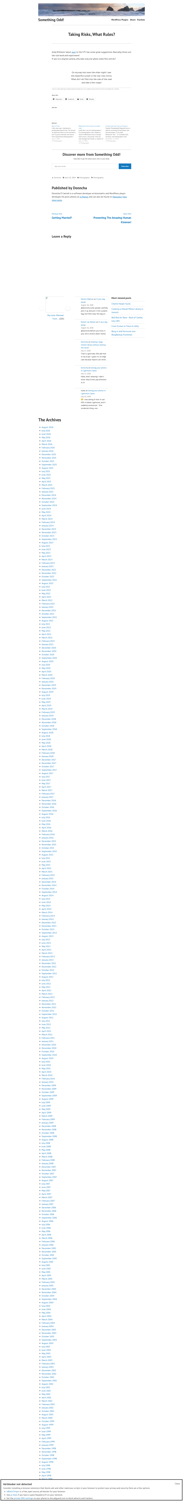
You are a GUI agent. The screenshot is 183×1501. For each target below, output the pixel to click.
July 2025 (46, 471)
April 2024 (46, 515)
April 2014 (46, 909)
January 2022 (47, 607)
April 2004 (46, 1316)
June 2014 (46, 902)
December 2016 (49, 800)
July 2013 (46, 939)
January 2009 (47, 1122)
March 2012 (47, 993)
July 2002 (46, 1387)
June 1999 (46, 1431)
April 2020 (46, 671)
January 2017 (47, 797)
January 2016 (47, 837)
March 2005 (47, 1278)
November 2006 (49, 1211)
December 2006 (49, 1207)
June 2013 (46, 943)
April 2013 (46, 949)
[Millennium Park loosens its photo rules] (92, 134)
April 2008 (46, 1153)
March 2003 (47, 1360)
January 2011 (47, 1041)
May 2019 (46, 702)
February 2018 (48, 753)
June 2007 (46, 1187)
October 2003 (48, 1336)
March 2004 (47, 1319)
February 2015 (48, 875)
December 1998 (49, 1448)
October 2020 (48, 654)
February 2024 (48, 522)
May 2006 (46, 1231)
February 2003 (48, 1363)
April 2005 (46, 1275)
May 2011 (46, 1027)
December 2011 (49, 1004)
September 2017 (49, 770)
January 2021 (47, 644)
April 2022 (46, 597)
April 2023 (46, 556)
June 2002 (46, 1390)
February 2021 (48, 641)
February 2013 (48, 956)
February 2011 (48, 1038)
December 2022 (49, 569)
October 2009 (48, 1092)
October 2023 (48, 535)
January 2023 (47, 566)
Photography (84, 177)
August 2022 (47, 583)
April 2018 (46, 746)
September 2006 (49, 1217)
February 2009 (48, 1119)
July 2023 (46, 546)
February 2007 (48, 1200)
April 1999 (46, 1438)
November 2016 (49, 803)
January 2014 (47, 919)
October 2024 (48, 502)
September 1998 (49, 1458)
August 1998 (47, 1462)
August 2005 (47, 1261)
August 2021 (47, 620)
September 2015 (49, 851)
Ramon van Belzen (88, 322)
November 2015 (49, 844)
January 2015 (47, 878)
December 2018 (49, 719)
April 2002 (46, 1397)
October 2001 (48, 1411)
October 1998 (48, 1455)
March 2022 (47, 600)
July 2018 (46, 736)
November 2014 (49, 885)
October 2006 (48, 1214)
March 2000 (47, 1418)
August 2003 (47, 1343)
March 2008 (47, 1156)
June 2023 (46, 549)
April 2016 (46, 827)
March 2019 (47, 708)
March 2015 (47, 871)
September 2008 (49, 1136)
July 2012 (46, 980)
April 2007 (46, 1194)
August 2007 (47, 1180)
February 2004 (48, 1323)
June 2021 (46, 627)
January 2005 (47, 1285)
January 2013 (47, 960)
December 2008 (49, 1126)
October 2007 (48, 1173)
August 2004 (47, 1302)
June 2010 (46, 1065)
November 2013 (49, 926)
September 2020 (49, 658)
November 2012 (49, 966)
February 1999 (48, 1441)
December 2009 (49, 1085)
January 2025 (47, 491)
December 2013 (49, 922)
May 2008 (46, 1149)
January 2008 (47, 1163)
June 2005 (46, 1268)
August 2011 (47, 1017)
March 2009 (47, 1116)
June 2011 (46, 1024)
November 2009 (49, 1088)
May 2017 (46, 783)
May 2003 (46, 1353)
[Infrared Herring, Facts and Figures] (119, 133)
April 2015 (46, 868)
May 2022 (46, 593)
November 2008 (49, 1129)
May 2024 (46, 512)
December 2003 (49, 1329)
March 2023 (47, 559)
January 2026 (47, 451)
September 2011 (49, 1014)
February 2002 (48, 1404)
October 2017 (48, 766)
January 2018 (47, 756)
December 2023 (49, 529)
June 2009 (46, 1105)
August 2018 (47, 732)
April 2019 (46, 705)
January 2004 (47, 1326)
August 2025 (47, 468)
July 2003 (46, 1346)
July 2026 (46, 430)
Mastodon (117, 196)
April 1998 (46, 1475)
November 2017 (49, 763)
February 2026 (48, 447)
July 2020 (46, 664)
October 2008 (48, 1133)
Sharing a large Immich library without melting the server (93, 345)
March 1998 (47, 1479)
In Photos (84, 196)
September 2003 (49, 1339)
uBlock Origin (13, 1491)
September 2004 (49, 1299)
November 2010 (49, 1048)
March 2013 (47, 953)
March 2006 (47, 1238)
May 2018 (46, 742)
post (74, 52)
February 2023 (48, 563)
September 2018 (49, 729)
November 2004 (49, 1292)
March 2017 (47, 790)
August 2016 (47, 814)
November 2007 (49, 1170)
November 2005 (49, 1251)
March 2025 (47, 485)
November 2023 (49, 532)
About (133, 20)
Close (177, 1483)
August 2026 (47, 427)
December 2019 (49, 685)
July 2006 (46, 1224)
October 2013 (48, 929)
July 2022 (46, 586)
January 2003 (47, 1367)
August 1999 (47, 1424)
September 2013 (49, 932)
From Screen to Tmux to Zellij (125, 326)
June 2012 (46, 983)
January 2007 (47, 1204)
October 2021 (48, 613)
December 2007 (49, 1166)
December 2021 (49, 610)
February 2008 (48, 1160)
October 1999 (48, 1421)
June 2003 (46, 1350)
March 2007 (47, 1197)
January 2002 (47, 1407)
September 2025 (49, 464)
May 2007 (46, 1190)
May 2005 (46, 1272)
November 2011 (49, 1007)
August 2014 (47, 895)
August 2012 (47, 976)
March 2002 (47, 1401)
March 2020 (47, 675)
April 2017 (46, 786)
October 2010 (48, 1051)
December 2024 (49, 495)
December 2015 (49, 841)
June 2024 (46, 508)
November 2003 (49, 1333)
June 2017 (46, 780)
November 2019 (49, 688)
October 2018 (48, 725)
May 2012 (46, 987)
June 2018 (46, 739)
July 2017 (46, 776)
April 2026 (46, 440)
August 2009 (47, 1099)
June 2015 (46, 861)
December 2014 (49, 881)
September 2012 (49, 973)
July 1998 (46, 1465)
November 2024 (49, 498)
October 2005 (48, 1255)
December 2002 (49, 1370)
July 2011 (46, 1021)
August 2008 (47, 1139)
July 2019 (46, 695)
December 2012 (49, 963)
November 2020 (49, 651)
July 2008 (46, 1143)
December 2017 (49, 759)
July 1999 (46, 1428)
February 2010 (48, 1078)
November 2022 (49, 573)
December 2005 (49, 1248)
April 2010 (46, 1071)
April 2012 (46, 990)
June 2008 (46, 1146)
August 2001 (47, 1414)
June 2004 (46, 1309)
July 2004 (46, 1306)
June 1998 (46, 1468)
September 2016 (49, 810)
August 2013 (47, 936)
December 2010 (49, 1044)
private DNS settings (23, 1498)
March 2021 (47, 637)
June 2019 (46, 698)
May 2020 (46, 668)
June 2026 (46, 434)
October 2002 (48, 1377)
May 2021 (46, 630)
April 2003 (46, 1356)
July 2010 (46, 1061)
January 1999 (47, 1445)
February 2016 (48, 834)
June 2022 (46, 590)
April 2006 (46, 1234)
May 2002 (46, 1394)
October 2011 (48, 1010)
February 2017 (48, 793)
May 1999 (46, 1434)
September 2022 (49, 580)
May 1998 (46, 1472)
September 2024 (49, 505)
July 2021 (46, 624)
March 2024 (47, 518)
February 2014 (48, 915)
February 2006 (48, 1241)
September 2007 (49, 1177)
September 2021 (49, 617)
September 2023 (49, 539)
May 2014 (46, 905)
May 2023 (46, 552)
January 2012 (47, 1000)
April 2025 (46, 481)
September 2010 (49, 1054)
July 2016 (46, 817)
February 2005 (48, 1282)
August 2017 (47, 773)
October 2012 (48, 970)
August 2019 (47, 691)
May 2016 (46, 824)
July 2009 (46, 1102)
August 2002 (47, 1384)
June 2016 (46, 820)
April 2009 (46, 1112)
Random (141, 20)
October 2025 (48, 461)
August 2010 (47, 1058)
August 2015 (47, 854)
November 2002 (49, 1373)
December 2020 (49, 647)
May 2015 (46, 865)
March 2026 (47, 444)
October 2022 (48, 576)
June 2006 (46, 1228)
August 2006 (47, 1221)
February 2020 (48, 678)
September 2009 (49, 1095)
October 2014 (48, 888)
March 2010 (47, 1075)
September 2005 (49, 1258)
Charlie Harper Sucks (121, 303)
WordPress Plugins (119, 20)
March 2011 (47, 1034)
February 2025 (48, 488)
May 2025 (46, 478)
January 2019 (47, 715)
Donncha (57, 177)
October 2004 (48, 1295)
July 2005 (46, 1265)
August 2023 (47, 542)
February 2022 (48, 603)
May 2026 (46, 437)
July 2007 (46, 1183)
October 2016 (48, 807)
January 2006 (47, 1244)
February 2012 (48, 997)
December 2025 (49, 454)
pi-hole (13, 1494)
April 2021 (46, 634)
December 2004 (49, 1289)
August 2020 (47, 661)
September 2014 (49, 892)
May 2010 (46, 1068)
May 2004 (46, 1312)
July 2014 (46, 898)
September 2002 (49, 1380)
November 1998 (49, 1451)
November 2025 (49, 457)
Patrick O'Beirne (87, 299)
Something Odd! (51, 19)
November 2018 (49, 722)
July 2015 (46, 858)
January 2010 (47, 1082)
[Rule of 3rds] (65, 133)
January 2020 (47, 681)
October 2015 (48, 848)
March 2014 (47, 912)
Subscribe (125, 166)
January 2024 (47, 525)
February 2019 (48, 712)
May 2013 (46, 946)
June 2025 (46, 474)
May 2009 (46, 1109)
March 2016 (47, 831)
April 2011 (46, 1031)
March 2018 (47, 749)
